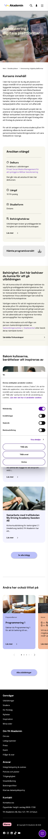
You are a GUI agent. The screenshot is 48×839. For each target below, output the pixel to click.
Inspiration (8, 719)
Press (5, 745)
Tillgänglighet (9, 776)
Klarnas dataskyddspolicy (14, 790)
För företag (7, 710)
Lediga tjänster (9, 741)
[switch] (42, 416)
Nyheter (6, 714)
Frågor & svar (8, 754)
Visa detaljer (36, 439)
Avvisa (24, 462)
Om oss (6, 736)
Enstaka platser (13, 68)
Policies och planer (11, 771)
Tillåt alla (24, 447)
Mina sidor (7, 723)
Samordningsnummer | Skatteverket (19, 328)
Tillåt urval (24, 454)
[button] (21, 654)
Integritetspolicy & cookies (14, 767)
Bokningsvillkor (10, 785)
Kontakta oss (8, 802)
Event (5, 750)
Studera (6, 705)
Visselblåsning (9, 781)
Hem (4, 68)
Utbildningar (8, 700)
